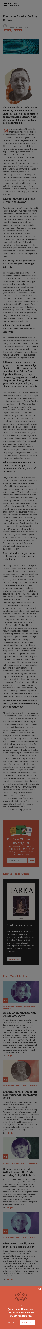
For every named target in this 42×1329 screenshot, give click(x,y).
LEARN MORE (27, 1323)
